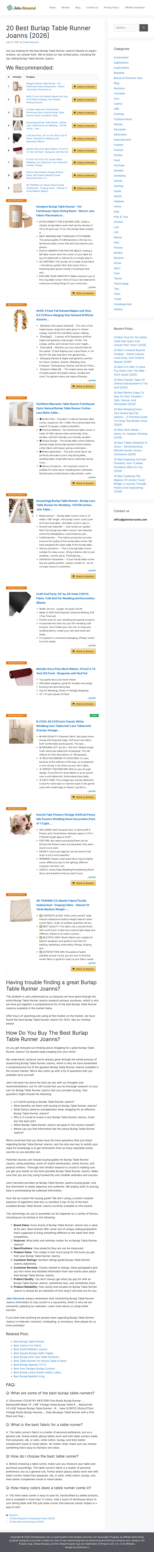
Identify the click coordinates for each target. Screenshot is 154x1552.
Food (117, 160)
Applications (121, 62)
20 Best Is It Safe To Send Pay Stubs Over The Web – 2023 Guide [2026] (130, 370)
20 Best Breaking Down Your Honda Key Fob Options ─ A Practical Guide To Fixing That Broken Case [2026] (130, 417)
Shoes (117, 263)
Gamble (118, 170)
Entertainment (122, 139)
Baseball (119, 72)
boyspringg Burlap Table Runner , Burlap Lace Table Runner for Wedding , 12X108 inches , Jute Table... (65, 505)
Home (52, 7)
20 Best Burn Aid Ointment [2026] (26, 1521)
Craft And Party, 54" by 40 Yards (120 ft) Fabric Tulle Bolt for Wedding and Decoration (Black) (46, 138)
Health (118, 196)
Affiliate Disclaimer (135, 7)
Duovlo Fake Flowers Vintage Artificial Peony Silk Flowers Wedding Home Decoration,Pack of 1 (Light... (65, 819)
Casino (118, 103)
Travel (117, 299)
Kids (116, 211)
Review (65, 7)
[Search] (143, 27)
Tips (116, 288)
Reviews (13, 1515)
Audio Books (121, 67)
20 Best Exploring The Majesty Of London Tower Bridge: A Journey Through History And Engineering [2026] (130, 484)
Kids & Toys (121, 216)
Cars (116, 98)
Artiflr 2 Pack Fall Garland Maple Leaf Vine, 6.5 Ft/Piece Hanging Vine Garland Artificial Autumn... (47, 99)
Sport (117, 268)
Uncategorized (123, 304)
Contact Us (92, 7)
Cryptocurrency (123, 119)
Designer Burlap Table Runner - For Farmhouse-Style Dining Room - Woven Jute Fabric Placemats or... (45, 86)
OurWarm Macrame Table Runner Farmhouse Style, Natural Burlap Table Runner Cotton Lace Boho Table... (45, 112)
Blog (77, 7)
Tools (117, 293)
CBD (116, 108)
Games (118, 180)
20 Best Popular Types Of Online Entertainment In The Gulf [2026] (131, 383)
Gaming (118, 185)
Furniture (119, 165)
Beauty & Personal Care (128, 78)
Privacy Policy (111, 7)
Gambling (119, 175)
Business (119, 88)
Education (120, 129)
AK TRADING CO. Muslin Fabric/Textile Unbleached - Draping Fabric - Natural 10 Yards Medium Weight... (46, 188)
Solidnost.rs (82, 1547)
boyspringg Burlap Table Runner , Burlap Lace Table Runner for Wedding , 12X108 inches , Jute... (46, 125)
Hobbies (119, 201)
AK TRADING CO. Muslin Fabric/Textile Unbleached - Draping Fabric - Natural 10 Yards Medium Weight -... (62, 905)
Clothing (119, 114)
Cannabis (119, 93)
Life (116, 232)
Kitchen (118, 221)
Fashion (118, 144)
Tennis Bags (121, 283)
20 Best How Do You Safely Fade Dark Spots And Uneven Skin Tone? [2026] (130, 341)
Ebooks (118, 124)
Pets (116, 242)
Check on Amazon (86, 86)
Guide (117, 191)
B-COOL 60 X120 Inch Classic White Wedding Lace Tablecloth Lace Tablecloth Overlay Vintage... (47, 162)
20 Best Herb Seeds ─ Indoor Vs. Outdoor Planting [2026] (130, 433)
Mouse (118, 237)
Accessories (121, 57)
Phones (118, 247)
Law (116, 227)
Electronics (120, 134)
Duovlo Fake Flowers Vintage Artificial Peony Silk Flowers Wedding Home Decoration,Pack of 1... (44, 175)
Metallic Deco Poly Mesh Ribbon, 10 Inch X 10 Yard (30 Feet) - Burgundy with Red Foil (65, 671)
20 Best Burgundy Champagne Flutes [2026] (32, 1518)
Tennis (118, 278)
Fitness (118, 155)
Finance (118, 149)
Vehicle (118, 309)
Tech (117, 273)
